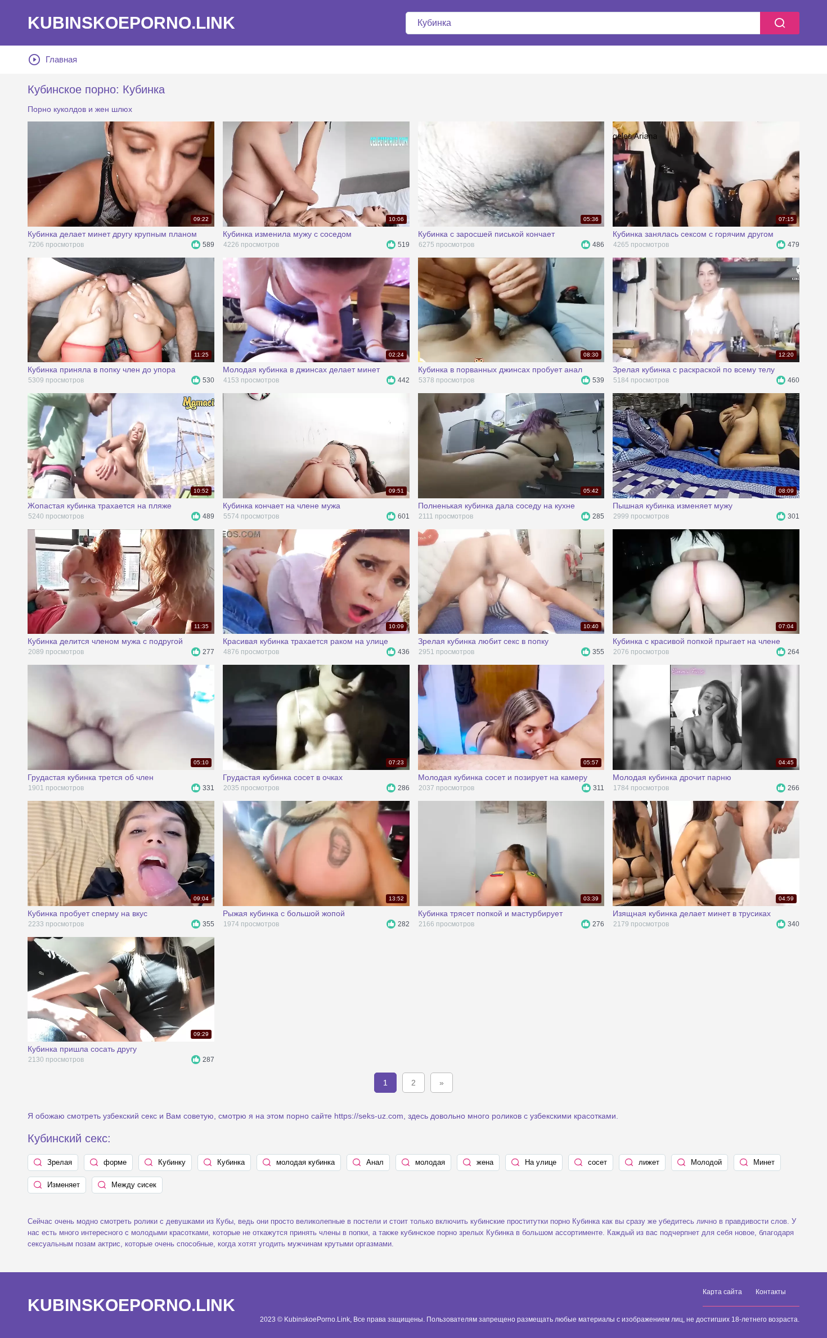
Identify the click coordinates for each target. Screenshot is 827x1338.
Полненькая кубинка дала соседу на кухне (496, 505)
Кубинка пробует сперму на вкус (87, 913)
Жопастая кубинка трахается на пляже (100, 505)
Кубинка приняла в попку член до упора (102, 369)
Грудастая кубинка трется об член (91, 777)
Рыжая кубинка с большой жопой (284, 913)
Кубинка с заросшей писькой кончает (486, 233)
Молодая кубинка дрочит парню (672, 777)
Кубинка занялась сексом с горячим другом (693, 233)
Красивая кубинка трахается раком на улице (305, 641)
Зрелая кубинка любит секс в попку (483, 641)
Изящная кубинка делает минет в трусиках (692, 913)
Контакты (771, 1292)
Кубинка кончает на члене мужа (281, 505)
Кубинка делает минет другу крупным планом (112, 233)
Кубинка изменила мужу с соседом (287, 233)
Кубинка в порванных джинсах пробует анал (500, 369)
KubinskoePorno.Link (131, 1305)
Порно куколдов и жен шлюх (80, 109)
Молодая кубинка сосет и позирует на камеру (502, 777)
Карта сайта (722, 1292)
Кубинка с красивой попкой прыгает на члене (696, 641)
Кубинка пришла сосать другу (82, 1048)
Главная (61, 59)
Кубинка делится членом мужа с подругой (105, 641)
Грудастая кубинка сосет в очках (283, 777)
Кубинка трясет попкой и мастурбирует (490, 913)
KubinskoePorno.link (131, 23)
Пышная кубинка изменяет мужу (672, 505)
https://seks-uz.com (368, 1115)
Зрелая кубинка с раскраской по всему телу (694, 369)
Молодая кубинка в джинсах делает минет (301, 369)
